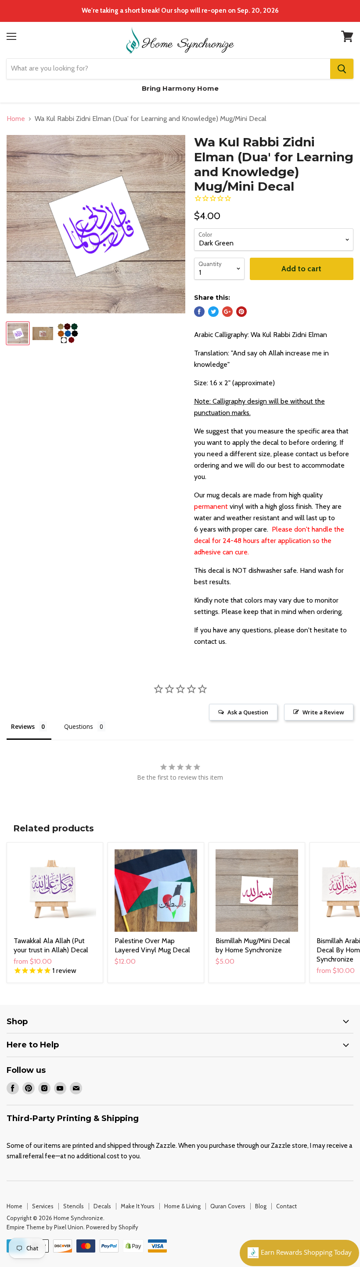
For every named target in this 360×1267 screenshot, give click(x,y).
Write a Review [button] (323, 712)
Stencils (73, 1206)
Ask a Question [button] (247, 712)
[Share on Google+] (227, 311)
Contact (286, 1206)
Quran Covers (227, 1206)
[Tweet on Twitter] (213, 311)
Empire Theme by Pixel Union (45, 1227)
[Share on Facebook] (199, 311)
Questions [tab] (78, 726)
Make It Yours (138, 1206)
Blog (260, 1206)
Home (16, 119)
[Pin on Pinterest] (241, 311)
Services (43, 1206)
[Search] (341, 69)
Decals (102, 1206)
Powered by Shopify (112, 1227)
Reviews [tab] (23, 726)
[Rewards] (299, 1253)
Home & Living (182, 1206)
